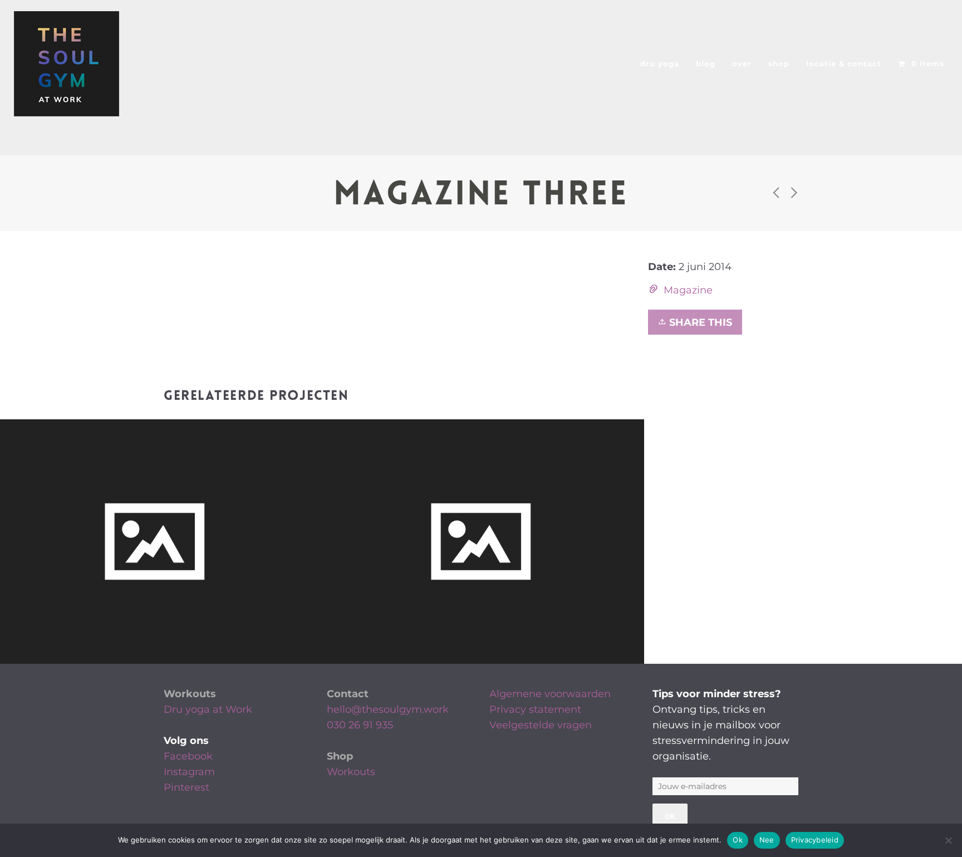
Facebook (188, 756)
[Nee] (948, 840)
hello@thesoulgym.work (388, 709)
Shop (340, 756)
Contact (348, 694)
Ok (738, 839)
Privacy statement (535, 709)
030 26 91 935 (360, 725)
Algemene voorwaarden (550, 694)
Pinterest (186, 787)
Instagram (189, 772)
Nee (766, 839)
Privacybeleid (814, 839)
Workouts (190, 694)
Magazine (688, 290)
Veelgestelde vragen (540, 725)
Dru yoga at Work (208, 709)
